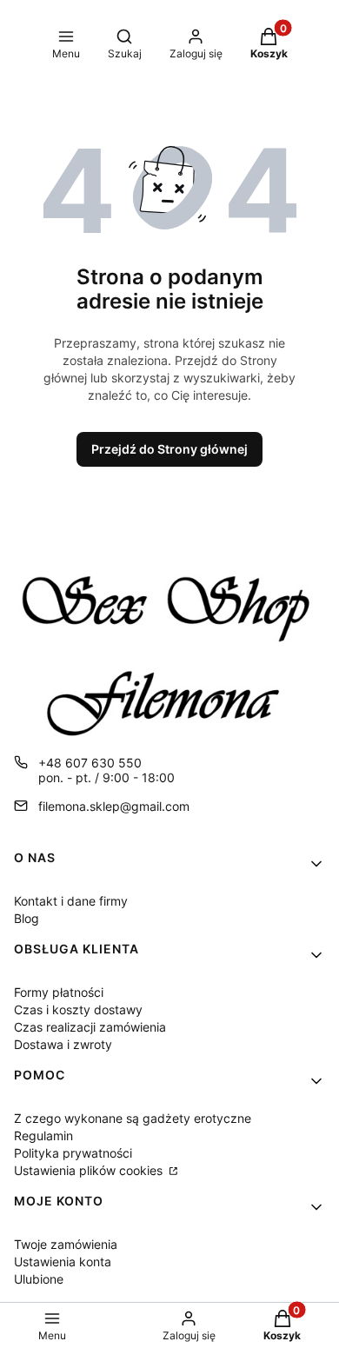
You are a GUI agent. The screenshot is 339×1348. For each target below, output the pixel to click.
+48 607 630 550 (90, 762)
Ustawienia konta (62, 1261)
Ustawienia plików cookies (90, 1170)
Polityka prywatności (73, 1152)
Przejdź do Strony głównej (169, 449)
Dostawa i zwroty (63, 1044)
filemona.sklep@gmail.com (113, 806)
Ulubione (38, 1279)
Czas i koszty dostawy (78, 1009)
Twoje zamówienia (65, 1244)
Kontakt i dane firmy (71, 900)
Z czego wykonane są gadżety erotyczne (132, 1118)
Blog (26, 918)
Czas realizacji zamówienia (90, 1026)
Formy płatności (58, 992)
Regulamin (43, 1135)
